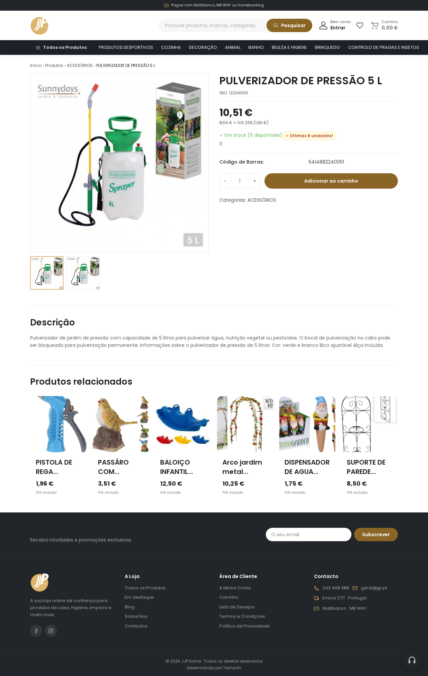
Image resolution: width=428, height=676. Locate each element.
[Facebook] (36, 631)
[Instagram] (51, 631)
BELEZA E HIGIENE (289, 47)
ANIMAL (232, 47)
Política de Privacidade (244, 626)
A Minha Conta (235, 588)
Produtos (54, 65)
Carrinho (228, 597)
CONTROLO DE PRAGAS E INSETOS (383, 47)
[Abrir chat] (412, 660)
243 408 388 (335, 588)
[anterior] (30, 450)
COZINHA (171, 47)
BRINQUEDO (327, 47)
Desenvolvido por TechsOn (214, 668)
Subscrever (376, 534)
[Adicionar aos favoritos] (77, 406)
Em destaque (139, 597)
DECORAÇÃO (203, 47)
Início (35, 65)
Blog (129, 607)
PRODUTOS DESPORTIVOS (126, 47)
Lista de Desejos (236, 607)
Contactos (136, 626)
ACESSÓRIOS (80, 65)
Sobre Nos (136, 616)
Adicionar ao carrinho (331, 181)
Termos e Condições (242, 616)
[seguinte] (398, 450)
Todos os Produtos (65, 47)
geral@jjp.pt (374, 588)
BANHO (256, 47)
